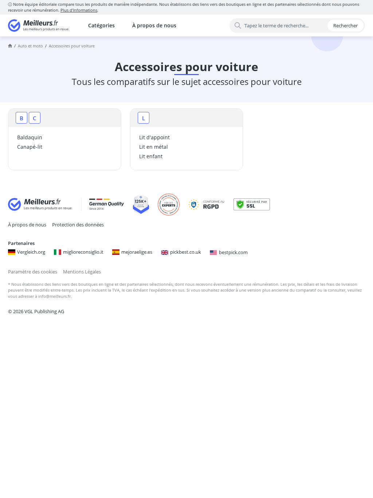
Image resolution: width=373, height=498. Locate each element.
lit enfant (150, 156)
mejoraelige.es (136, 252)
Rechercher (345, 25)
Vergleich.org (31, 252)
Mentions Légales (82, 271)
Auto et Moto (30, 45)
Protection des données (78, 224)
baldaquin (29, 137)
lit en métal (153, 146)
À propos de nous (154, 25)
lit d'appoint (154, 137)
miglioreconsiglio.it (83, 252)
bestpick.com (233, 252)
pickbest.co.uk (185, 252)
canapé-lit (29, 146)
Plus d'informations (78, 10)
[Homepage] (10, 46)
